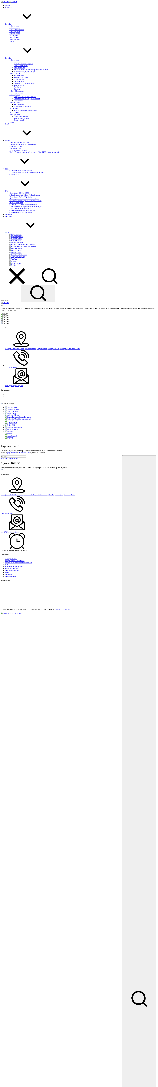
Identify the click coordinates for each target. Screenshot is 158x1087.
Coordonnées (9, 216)
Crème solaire (14, 174)
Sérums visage (19, 75)
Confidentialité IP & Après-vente (20, 212)
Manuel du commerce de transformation (22, 144)
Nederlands (23, 255)
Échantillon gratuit (15, 148)
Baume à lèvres (19, 104)
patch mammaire (19, 68)
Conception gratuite (16, 146)
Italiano (18, 241)
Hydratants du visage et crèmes (24, 83)
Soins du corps (14, 26)
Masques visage (19, 85)
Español (19, 248)
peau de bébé (18, 93)
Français (11, 233)
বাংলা (15, 261)
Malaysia (20, 242)
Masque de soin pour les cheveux (25, 97)
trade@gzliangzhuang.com (14, 386)
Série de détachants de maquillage (25, 110)
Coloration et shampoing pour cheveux (27, 99)
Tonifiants (17, 87)
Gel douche (18, 62)
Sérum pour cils (19, 120)
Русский (20, 237)
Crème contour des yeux (22, 116)
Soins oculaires (14, 39)
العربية (18, 263)
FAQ (7, 191)
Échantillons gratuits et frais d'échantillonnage (24, 195)
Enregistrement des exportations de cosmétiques (25, 206)
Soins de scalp (18, 101)
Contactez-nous (10, 576)
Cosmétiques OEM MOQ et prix (20, 197)
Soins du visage (14, 28)
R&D (7, 124)
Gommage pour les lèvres (22, 106)
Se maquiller (13, 36)
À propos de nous (11, 559)
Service (8, 140)
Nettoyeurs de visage (21, 77)
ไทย (15, 259)
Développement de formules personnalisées (24, 199)
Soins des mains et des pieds (23, 64)
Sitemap (57, 609)
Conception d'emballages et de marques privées (25, 201)
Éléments (17, 89)
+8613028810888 (11, 367)
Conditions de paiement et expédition (22, 210)
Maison (7, 5)
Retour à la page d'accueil (9, 458)
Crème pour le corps (21, 66)
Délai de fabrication (16, 203)
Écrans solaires (19, 79)
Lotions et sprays (19, 81)
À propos (8, 7)
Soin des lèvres (14, 34)
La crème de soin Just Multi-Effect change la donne (26, 172)
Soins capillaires (14, 32)
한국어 (18, 253)
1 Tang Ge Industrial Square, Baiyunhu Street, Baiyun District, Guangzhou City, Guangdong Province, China (42, 349)
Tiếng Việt (21, 257)
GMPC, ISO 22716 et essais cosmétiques (23, 205)
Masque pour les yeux (21, 118)
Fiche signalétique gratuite (18, 150)
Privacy (63, 609)
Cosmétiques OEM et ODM (19, 193)
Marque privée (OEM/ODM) (19, 142)
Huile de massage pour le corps (24, 71)
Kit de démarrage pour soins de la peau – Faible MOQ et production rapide (34, 152)
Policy (68, 609)
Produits (8, 24)
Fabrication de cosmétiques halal (20, 208)
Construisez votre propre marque (20, 171)
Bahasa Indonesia (29, 244)
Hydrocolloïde (14, 37)
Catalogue (8, 214)
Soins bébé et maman (16, 30)
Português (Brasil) (29, 246)
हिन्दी (15, 265)
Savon (11, 41)
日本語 (18, 250)
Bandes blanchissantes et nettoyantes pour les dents (31, 70)
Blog (6, 169)
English (18, 235)
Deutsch (19, 239)
